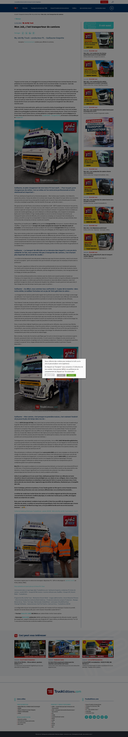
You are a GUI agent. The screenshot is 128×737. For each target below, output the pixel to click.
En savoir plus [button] (49, 375)
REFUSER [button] (61, 375)
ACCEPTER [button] (71, 375)
